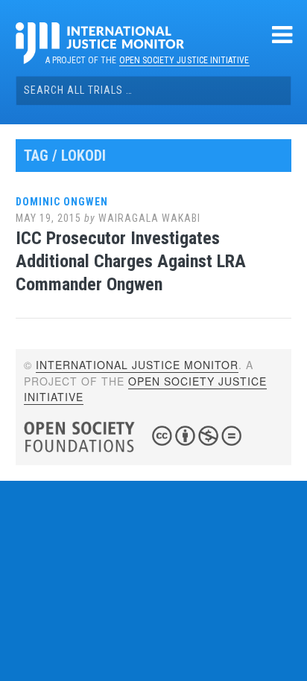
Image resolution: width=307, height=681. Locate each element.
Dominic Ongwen (62, 202)
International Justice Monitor (137, 364)
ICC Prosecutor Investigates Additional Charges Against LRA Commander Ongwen (131, 261)
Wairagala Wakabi (149, 218)
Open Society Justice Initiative (184, 60)
